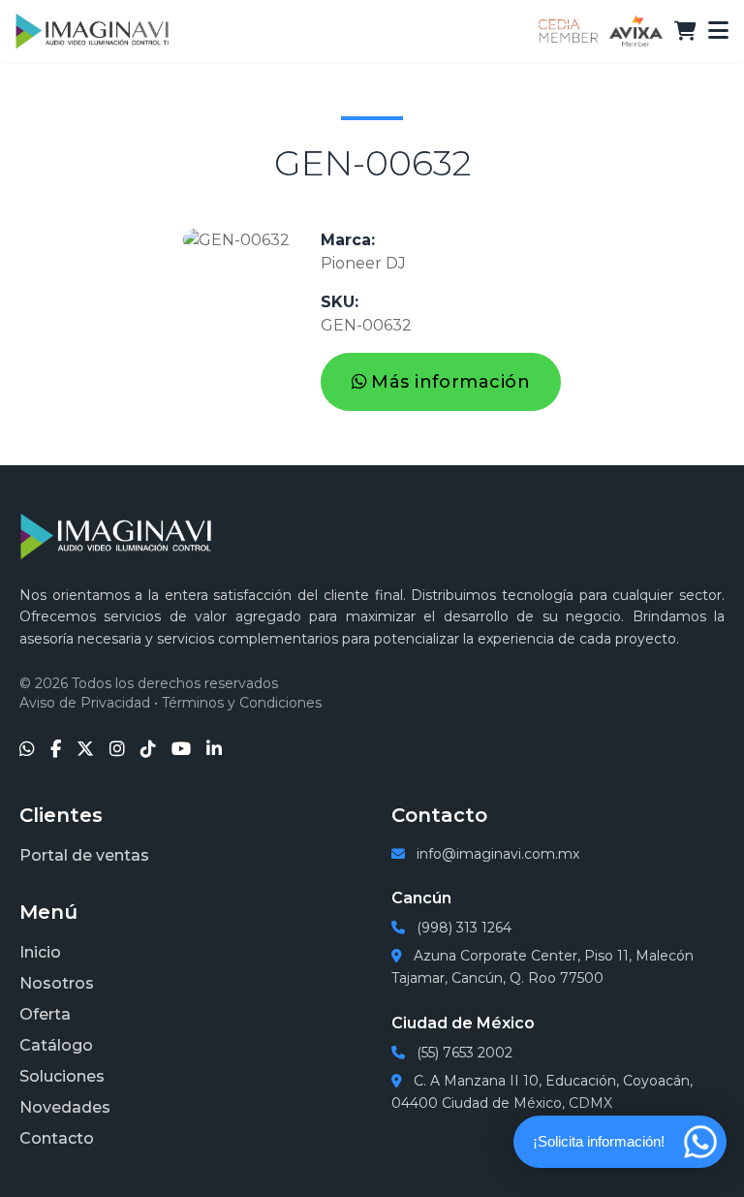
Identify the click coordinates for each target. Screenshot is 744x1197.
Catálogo (56, 1045)
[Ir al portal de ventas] (685, 31)
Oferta (45, 1014)
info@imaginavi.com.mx (496, 854)
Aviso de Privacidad (84, 702)
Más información (450, 382)
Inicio (40, 952)
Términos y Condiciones (242, 702)
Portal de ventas (84, 855)
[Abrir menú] (718, 31)
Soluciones (62, 1076)
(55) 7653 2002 (462, 1052)
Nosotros (56, 983)
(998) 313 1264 (462, 927)
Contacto (56, 1138)
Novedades (64, 1107)
